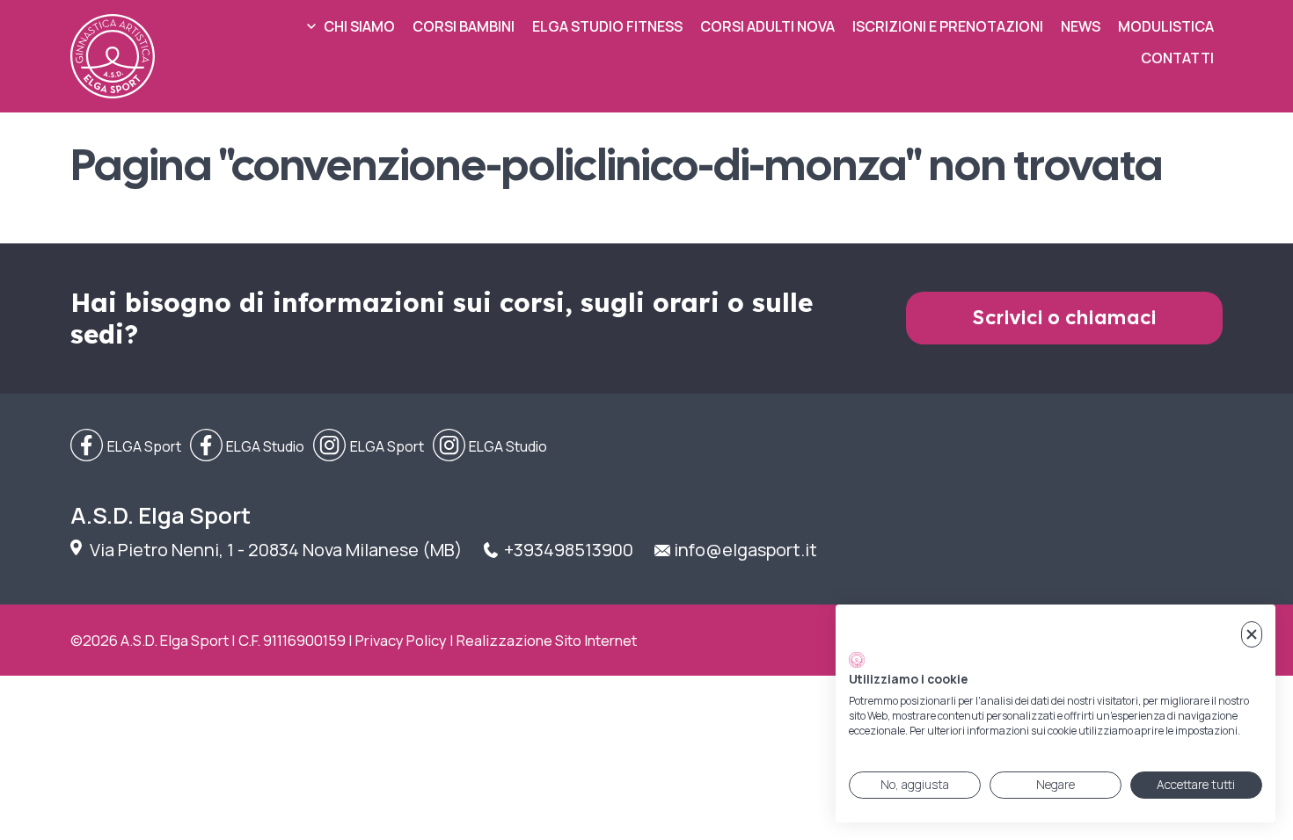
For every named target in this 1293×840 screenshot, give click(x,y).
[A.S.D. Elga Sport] (112, 56)
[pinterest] (490, 446)
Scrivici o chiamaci (1065, 317)
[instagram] (368, 446)
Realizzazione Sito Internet (547, 640)
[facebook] (125, 446)
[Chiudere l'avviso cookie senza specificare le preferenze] (1251, 634)
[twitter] (247, 446)
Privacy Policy (401, 640)
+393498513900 (568, 549)
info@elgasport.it (745, 549)
